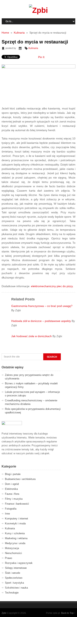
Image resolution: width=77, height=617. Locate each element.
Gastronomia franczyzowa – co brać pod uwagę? (41, 306)
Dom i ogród (12, 484)
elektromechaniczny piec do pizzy (52, 286)
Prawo (8, 558)
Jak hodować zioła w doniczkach (32, 336)
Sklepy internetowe (16, 567)
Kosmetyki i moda (15, 523)
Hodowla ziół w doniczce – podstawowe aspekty (41, 321)
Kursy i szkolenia (15, 533)
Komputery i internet (16, 518)
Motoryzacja (12, 548)
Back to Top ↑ (68, 613)
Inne (7, 513)
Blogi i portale (13, 474)
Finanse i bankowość (17, 503)
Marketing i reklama (16, 538)
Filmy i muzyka (14, 498)
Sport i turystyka (14, 582)
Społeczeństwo (13, 577)
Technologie (12, 592)
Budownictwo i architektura (20, 479)
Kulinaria (33, 48)
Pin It (41, 57)
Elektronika (11, 488)
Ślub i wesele (12, 572)
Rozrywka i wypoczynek (19, 563)
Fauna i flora (12, 493)
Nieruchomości (13, 553)
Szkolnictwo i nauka (16, 587)
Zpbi (4, 613)
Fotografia (10, 508)
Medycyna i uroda (15, 543)
